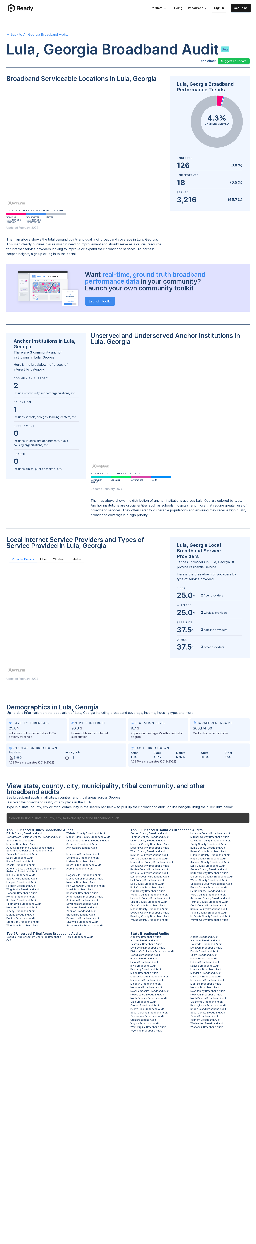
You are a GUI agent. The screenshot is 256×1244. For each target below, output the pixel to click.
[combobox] (128, 818)
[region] (85, 147)
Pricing (177, 8)
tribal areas (87, 797)
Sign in (219, 8)
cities (52, 797)
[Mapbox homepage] (16, 203)
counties (64, 797)
